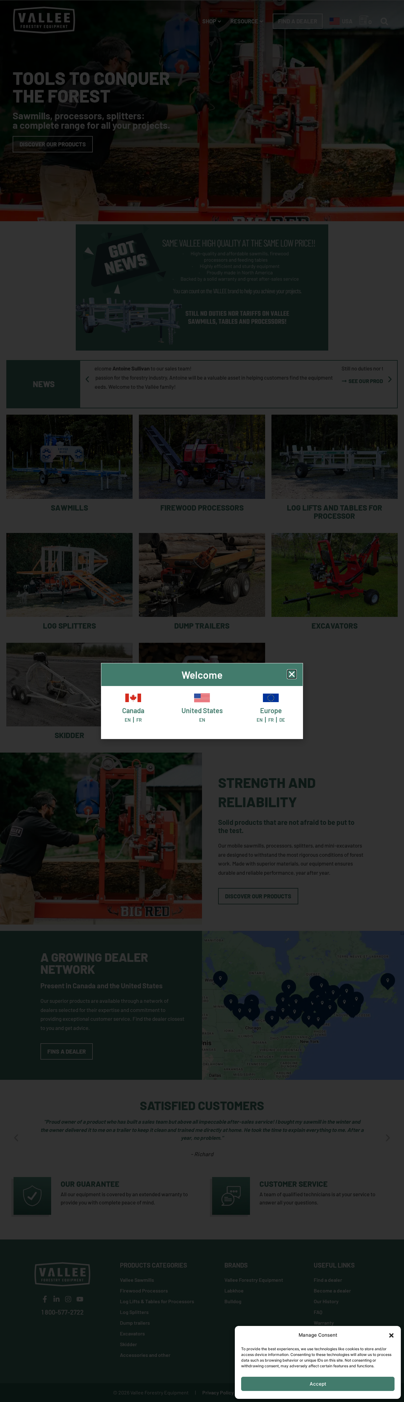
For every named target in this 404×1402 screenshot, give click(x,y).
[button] (391, 1335)
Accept (318, 1384)
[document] (202, 701)
